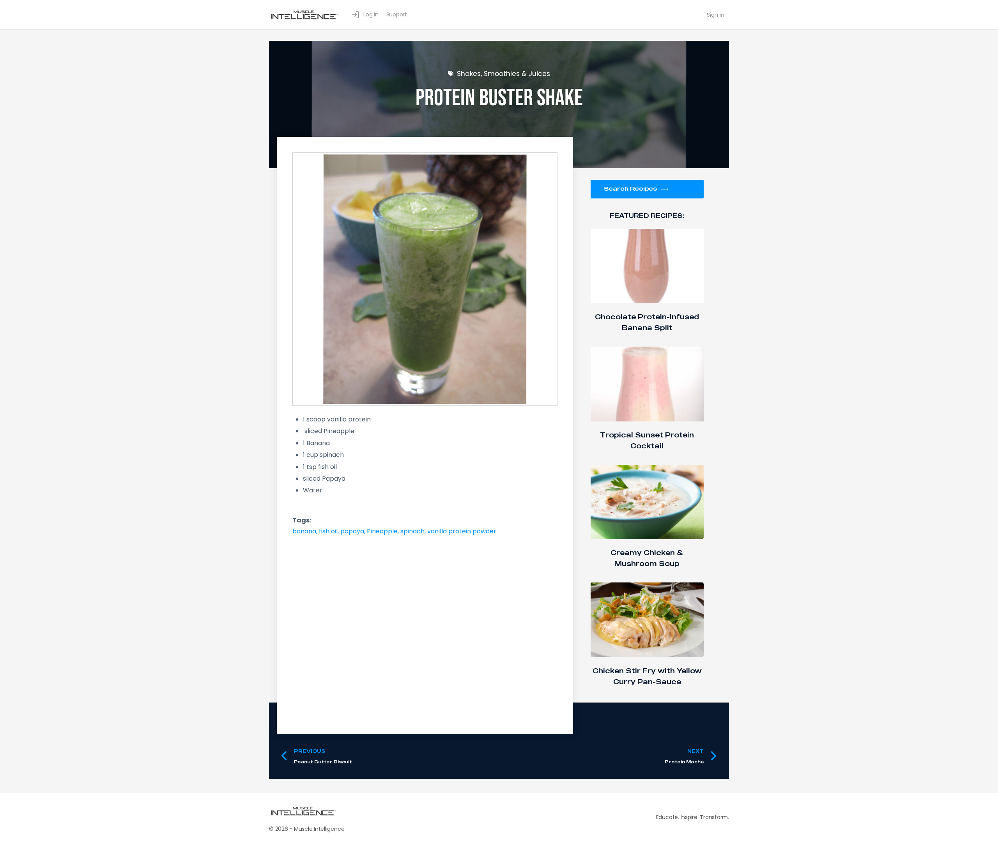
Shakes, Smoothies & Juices (503, 73)
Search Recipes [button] (630, 188)
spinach (412, 531)
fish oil (328, 531)
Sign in (715, 15)
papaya (352, 531)
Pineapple (382, 531)
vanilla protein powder (461, 531)
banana (304, 531)
